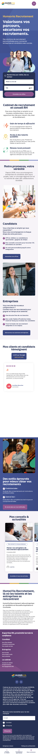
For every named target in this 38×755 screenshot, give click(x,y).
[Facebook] (17, 682)
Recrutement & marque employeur (17, 544)
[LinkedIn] (21, 682)
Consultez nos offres (19, 94)
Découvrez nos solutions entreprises (16, 332)
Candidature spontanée (19, 752)
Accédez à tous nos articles (19, 576)
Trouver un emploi (6, 752)
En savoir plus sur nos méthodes (15, 507)
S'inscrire (7, 731)
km (31, 88)
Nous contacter (31, 752)
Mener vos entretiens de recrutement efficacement (17, 548)
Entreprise (9, 725)
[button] (34, 3)
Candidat (8, 722)
